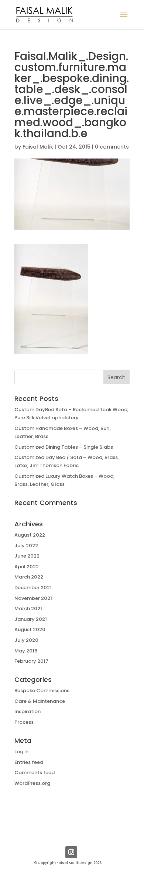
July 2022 (26, 545)
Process (24, 722)
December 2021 (33, 587)
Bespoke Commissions (41, 690)
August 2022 (29, 534)
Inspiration (27, 711)
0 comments (112, 146)
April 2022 (26, 566)
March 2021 (28, 608)
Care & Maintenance (39, 701)
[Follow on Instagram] (71, 852)
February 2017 (31, 661)
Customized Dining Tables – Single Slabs (63, 447)
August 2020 (29, 629)
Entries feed (28, 762)
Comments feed (34, 772)
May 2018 (25, 650)
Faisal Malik (38, 146)
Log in (21, 751)
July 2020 (26, 640)
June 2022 (27, 555)
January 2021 (30, 619)
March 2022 (28, 576)
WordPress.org (32, 783)
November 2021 (33, 598)
